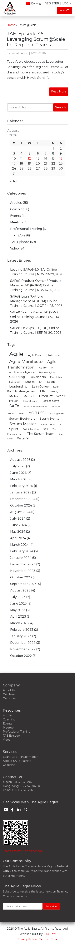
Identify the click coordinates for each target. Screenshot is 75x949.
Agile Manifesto (26, 361)
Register (52, 3)
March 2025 (19, 479)
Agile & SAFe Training (17, 761)
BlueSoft (49, 934)
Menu (63, 10)
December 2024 (22, 499)
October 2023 (21, 577)
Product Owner (52, 396)
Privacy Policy (27, 939)
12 (29, 158)
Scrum (36, 412)
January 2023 (20, 636)
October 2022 (21, 656)
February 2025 (21, 486)
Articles (16, 203)
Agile (16, 354)
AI (52, 367)
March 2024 (19, 544)
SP (61, 424)
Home (11, 25)
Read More (58, 91)
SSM (45, 429)
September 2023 (23, 584)
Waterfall (23, 438)
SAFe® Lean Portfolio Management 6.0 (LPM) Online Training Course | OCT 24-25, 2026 (36, 301)
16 (60, 158)
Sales (21, 413)
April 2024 (18, 538)
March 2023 (19, 623)
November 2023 (22, 571)
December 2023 (22, 564)
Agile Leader (54, 355)
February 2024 (21, 551)
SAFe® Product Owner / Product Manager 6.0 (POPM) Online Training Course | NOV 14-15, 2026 (36, 285)
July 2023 (17, 597)
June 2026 (18, 473)
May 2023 (17, 610)
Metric (14, 396)
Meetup (16, 222)
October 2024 (21, 505)
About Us (9, 690)
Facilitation (14, 382)
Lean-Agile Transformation (20, 757)
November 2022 (22, 649)
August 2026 (20, 460)
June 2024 (18, 525)
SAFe (21, 235)
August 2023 (20, 590)
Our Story (9, 698)
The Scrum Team (40, 434)
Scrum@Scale (56, 413)
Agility (43, 367)
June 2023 (18, 603)
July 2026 (17, 466)
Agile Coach (35, 355)
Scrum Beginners (22, 418)
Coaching (17, 209)
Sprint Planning (31, 429)
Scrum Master (22, 424)
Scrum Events (49, 418)
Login (67, 3)
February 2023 (21, 629)
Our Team (9, 694)
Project (13, 400)
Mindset (28, 396)
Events (15, 216)
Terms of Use (48, 939)
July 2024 (17, 518)
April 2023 (18, 616)
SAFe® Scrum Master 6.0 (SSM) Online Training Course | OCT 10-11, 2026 (36, 316)
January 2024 (20, 558)
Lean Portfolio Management (33, 389)
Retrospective (50, 400)
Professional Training (26, 229)
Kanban (30, 381)
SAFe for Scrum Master (35, 406)
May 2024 (17, 531)
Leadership (18, 386)
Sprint (13, 429)
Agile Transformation (31, 364)
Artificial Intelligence (22, 372)
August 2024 (20, 512)
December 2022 (22, 643)
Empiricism (56, 377)
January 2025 (20, 492)
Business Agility (47, 372)
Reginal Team (30, 401)
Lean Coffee (40, 386)
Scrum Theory (48, 424)
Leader (52, 381)
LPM (42, 391)
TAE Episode (19, 242)
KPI (40, 382)
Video (14, 248)
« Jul (13, 181)
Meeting (54, 391)
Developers (38, 377)
